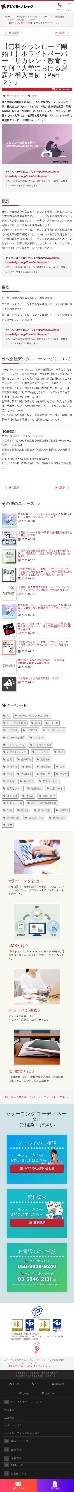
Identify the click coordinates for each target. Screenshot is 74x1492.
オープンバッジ (55, 730)
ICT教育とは (20, 1071)
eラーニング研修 (16, 722)
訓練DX (64, 810)
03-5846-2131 (37, 1279)
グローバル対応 (16, 737)
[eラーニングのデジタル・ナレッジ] (17, 5)
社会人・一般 (14, 803)
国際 (28, 766)
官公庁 (11, 781)
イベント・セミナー (15, 1425)
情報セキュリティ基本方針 (27, 1372)
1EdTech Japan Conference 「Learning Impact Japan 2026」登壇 (41, 661)
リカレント (42, 751)
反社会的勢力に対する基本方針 (29, 1375)
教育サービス (50, 781)
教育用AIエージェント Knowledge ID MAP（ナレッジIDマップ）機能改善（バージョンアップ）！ (45, 608)
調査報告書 (13, 817)
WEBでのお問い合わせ (39, 1168)
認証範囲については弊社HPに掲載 (24, 1339)
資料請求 (39, 1222)
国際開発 (45, 766)
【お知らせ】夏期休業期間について (38, 678)
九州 (60, 751)
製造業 (25, 810)
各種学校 (12, 766)
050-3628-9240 (37, 1266)
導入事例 (9, 1410)
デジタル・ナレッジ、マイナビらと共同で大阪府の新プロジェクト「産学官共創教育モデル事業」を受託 (44, 626)
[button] (6, 1402)
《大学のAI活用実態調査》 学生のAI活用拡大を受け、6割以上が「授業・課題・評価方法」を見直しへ (44, 553)
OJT (37, 722)
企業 (9, 759)
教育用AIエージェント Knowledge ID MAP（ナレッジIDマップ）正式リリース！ (45, 515)
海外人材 (12, 795)
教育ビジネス (14, 788)
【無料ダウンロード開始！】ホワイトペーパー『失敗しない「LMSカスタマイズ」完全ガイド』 (44, 644)
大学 (34, 95)
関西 (9, 824)
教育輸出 (36, 788)
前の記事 (14, 32)
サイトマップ (51, 1375)
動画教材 (45, 759)
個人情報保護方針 (49, 1372)
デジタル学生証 (42, 744)
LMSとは (17, 945)
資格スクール (36, 817)
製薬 (9, 810)
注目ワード (56, 788)
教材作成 (29, 781)
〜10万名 (12, 730)
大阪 (9, 773)
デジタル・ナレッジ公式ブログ (22, 1432)
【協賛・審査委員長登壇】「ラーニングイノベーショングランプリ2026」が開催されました (44, 588)
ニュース (9, 1417)
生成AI (30, 795)
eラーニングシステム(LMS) (34, 715)
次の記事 (60, 32)
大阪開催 (26, 773)
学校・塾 (45, 773)
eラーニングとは (24, 881)
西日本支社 (44, 810)
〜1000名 (32, 730)
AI (8, 715)
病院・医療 (49, 795)
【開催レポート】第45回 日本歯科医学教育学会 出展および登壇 (45, 534)
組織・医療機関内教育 (43, 803)
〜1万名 (53, 722)
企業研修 (26, 759)
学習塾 (63, 773)
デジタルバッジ (16, 744)
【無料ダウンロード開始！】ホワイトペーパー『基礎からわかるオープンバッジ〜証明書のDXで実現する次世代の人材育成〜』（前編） (45, 571)
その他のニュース (18, 503)
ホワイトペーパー (17, 95)
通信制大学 (59, 817)
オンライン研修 (23, 1010)
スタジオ (39, 737)
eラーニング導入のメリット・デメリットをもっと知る (35, 1096)
